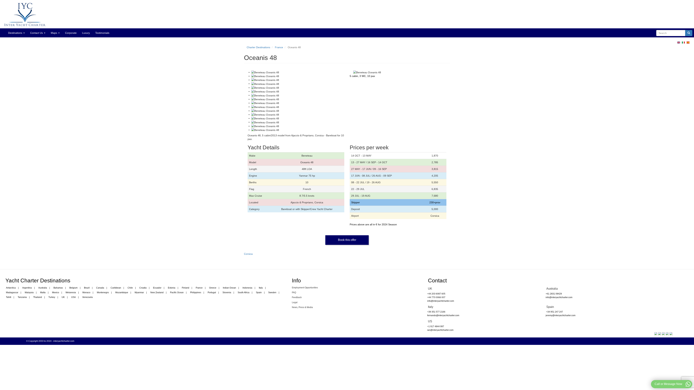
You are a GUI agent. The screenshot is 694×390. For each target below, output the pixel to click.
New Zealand (157, 292)
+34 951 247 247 (554, 312)
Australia (42, 288)
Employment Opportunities (305, 287)
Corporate (71, 32)
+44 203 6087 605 (436, 293)
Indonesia (247, 288)
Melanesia (71, 292)
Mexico (55, 292)
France (279, 47)
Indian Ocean (229, 288)
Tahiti (8, 297)
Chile (130, 288)
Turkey (51, 297)
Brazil (87, 288)
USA (73, 297)
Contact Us (37, 32)
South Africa (243, 292)
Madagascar (12, 292)
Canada (100, 288)
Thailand (37, 297)
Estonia (171, 288)
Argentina (27, 288)
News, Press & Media (302, 307)
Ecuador (157, 288)
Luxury (86, 32)
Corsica (248, 253)
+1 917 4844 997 (435, 326)
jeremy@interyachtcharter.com (560, 315)
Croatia (143, 288)
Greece (212, 288)
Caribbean (116, 288)
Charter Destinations (258, 47)
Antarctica (11, 288)
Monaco (86, 292)
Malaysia (29, 292)
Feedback (297, 297)
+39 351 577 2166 (436, 312)
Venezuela (87, 297)
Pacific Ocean (177, 292)
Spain (259, 292)
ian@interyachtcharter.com (440, 330)
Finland (185, 288)
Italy (261, 288)
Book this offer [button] (347, 239)
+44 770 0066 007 (436, 297)
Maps (54, 32)
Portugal (212, 292)
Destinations (15, 32)
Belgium (73, 288)
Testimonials (102, 32)
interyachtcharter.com (63, 341)
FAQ (294, 292)
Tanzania (22, 297)
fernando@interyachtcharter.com (443, 315)
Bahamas (58, 288)
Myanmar (139, 292)
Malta (43, 292)
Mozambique (121, 292)
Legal (294, 302)
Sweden (272, 292)
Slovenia (226, 292)
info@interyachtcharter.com (440, 301)
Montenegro (103, 292)
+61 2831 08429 (554, 293)
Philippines (195, 292)
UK (63, 297)
